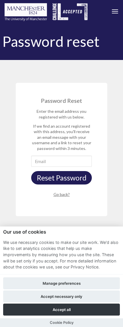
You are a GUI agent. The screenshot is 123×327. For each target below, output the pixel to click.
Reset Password (61, 177)
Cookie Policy (62, 322)
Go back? (61, 194)
